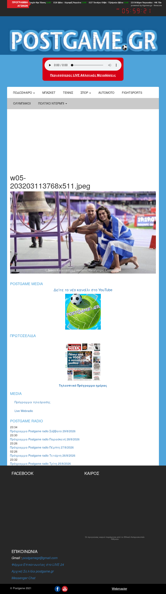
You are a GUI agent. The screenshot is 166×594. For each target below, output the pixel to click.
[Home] (83, 41)
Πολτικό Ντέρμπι (51, 103)
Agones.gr (147, 5)
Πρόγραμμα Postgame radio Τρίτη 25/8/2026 (40, 463)
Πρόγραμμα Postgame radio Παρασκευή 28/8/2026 (45, 439)
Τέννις (68, 93)
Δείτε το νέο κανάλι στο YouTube (83, 289)
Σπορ (85, 93)
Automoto (106, 93)
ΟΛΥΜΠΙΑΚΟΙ (22, 103)
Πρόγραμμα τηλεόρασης (32, 402)
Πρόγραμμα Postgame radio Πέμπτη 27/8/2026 (42, 447)
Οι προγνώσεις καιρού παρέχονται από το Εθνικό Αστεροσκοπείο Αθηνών (115, 538)
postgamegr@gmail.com (39, 557)
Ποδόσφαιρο (23, 93)
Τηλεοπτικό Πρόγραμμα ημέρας (83, 385)
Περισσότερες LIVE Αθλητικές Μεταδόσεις (83, 75)
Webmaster (119, 588)
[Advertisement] (83, 138)
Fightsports (132, 93)
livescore (158, 5)
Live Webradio (24, 411)
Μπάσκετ (48, 93)
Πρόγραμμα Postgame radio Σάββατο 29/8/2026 (43, 431)
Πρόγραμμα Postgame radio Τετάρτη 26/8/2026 (42, 455)
